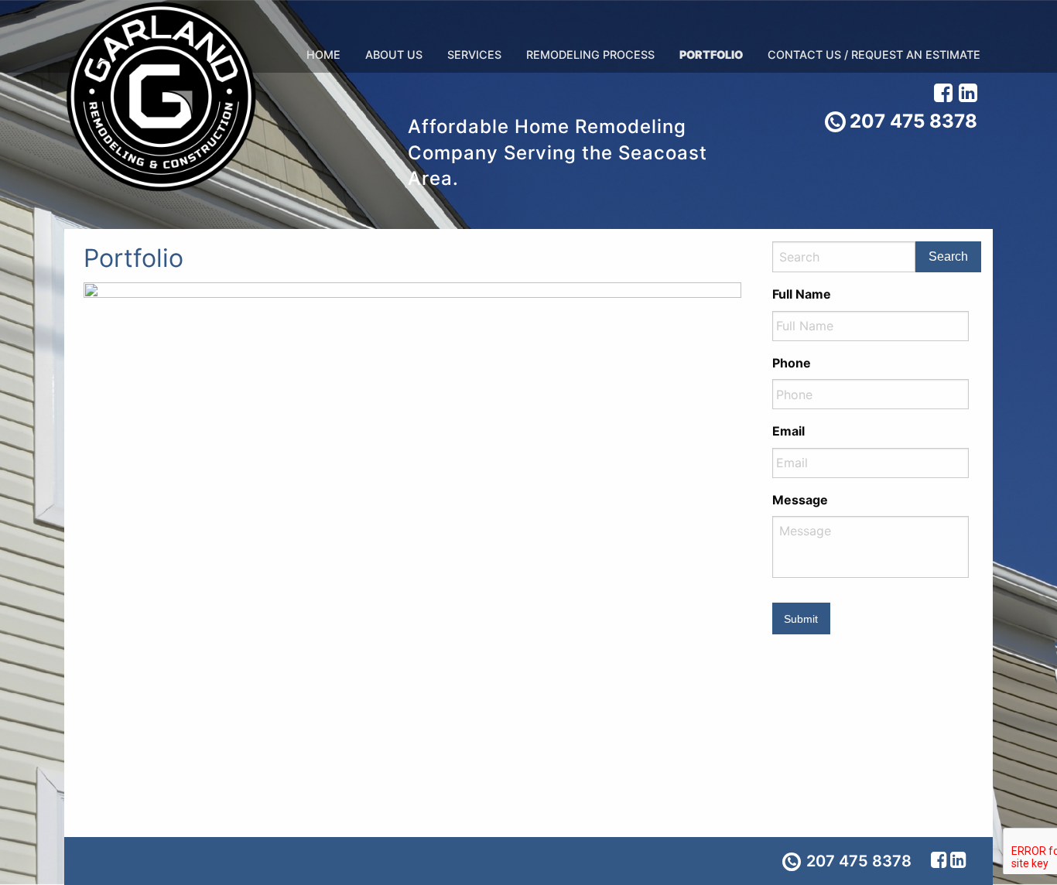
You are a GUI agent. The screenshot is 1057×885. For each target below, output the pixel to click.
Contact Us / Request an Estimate (874, 54)
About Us (393, 54)
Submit (801, 619)
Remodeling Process (590, 54)
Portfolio (711, 54)
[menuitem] (323, 55)
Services (474, 54)
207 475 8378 (913, 121)
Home (323, 54)
